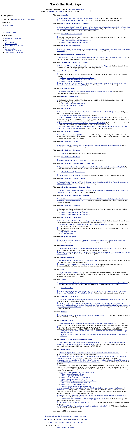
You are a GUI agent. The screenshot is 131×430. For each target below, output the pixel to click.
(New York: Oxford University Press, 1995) (82, 315)
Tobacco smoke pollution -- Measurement (74, 62)
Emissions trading (67, 245)
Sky (6, 47)
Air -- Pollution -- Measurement (71, 34)
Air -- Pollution (9, 42)
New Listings (59, 419)
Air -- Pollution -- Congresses (70, 150)
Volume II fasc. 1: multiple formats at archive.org (75, 377)
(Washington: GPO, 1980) (93, 305)
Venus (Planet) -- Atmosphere (14, 52)
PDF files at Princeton (67, 233)
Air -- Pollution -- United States (71, 217)
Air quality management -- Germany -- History (76, 187)
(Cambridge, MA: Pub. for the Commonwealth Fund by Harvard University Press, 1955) (91, 292)
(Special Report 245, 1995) (92, 167)
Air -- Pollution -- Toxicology (70, 205)
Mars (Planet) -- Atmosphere (13, 51)
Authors (67, 419)
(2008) (91, 343)
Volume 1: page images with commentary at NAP (76, 40)
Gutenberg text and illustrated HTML (72, 105)
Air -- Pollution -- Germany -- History (73, 178)
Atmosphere (65, 15)
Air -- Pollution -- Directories (70, 157)
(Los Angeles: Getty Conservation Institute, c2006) (93, 57)
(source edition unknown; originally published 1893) (82, 399)
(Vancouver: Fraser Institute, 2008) (90, 145)
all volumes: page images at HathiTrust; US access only (77, 372)
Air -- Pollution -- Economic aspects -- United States (77, 163)
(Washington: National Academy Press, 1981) (78, 260)
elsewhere (31, 19)
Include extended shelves (76, 9)
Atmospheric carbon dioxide (70, 296)
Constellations (65, 349)
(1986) (78, 264)
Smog (63, 269)
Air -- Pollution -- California (70, 131)
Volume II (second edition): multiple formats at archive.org (78, 79)
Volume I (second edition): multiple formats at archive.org (78, 78)
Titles (73, 419)
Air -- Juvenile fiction (68, 88)
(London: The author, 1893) (74, 402)
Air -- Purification (67, 288)
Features (61, 422)
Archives (68, 422)
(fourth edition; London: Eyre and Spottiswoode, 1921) (83, 406)
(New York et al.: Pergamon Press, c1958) (78, 18)
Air (6, 40)
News (55, 422)
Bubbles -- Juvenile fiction (69, 96)
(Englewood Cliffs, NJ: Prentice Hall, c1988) (86, 112)
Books (50, 422)
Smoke (63, 279)
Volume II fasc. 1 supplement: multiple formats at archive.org (79, 381)
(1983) (82, 123)
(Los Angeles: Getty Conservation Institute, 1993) (83, 117)
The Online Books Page (65, 4)
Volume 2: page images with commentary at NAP (76, 42)
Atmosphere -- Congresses (13, 38)
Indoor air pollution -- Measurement (73, 54)
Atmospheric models (11, 44)
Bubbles (64, 312)
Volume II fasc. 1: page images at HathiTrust (74, 379)
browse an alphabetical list (57, 11)
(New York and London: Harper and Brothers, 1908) (93, 361)
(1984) (83, 224)
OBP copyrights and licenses (65, 427)
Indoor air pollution (67, 257)
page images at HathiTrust (68, 231)
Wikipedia (15, 19)
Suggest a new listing (80, 416)
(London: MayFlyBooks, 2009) (88, 248)
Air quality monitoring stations (71, 45)
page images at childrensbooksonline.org (73, 103)
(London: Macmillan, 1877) (89, 353)
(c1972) (70, 135)
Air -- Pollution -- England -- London (73, 172)
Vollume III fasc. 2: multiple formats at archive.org (76, 386)
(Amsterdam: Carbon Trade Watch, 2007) (92, 299)
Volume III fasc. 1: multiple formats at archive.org (76, 382)
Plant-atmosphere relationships (14, 45)
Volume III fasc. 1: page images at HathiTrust (74, 384)
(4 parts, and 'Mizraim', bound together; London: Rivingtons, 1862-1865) (91, 395)
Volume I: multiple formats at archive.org (73, 374)
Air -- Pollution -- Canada (69, 141)
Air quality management (69, 236)
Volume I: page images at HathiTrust (72, 376)
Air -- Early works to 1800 (69, 71)
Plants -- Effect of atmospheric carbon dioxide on (77, 339)
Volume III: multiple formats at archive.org (73, 81)
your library (22, 19)
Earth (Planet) (9, 25)
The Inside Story (78, 422)
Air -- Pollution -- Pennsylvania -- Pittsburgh (75, 195)
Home (45, 419)
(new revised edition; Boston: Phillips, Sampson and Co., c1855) (85, 91)
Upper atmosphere (10, 49)
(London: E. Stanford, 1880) (71, 175)
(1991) (81, 221)
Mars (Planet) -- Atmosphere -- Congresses (75, 23)
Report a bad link (66, 416)
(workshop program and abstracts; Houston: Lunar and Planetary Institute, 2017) (93, 28)
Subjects (79, 419)
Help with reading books (52, 416)
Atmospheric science (11, 32)
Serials (85, 419)
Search (51, 419)
